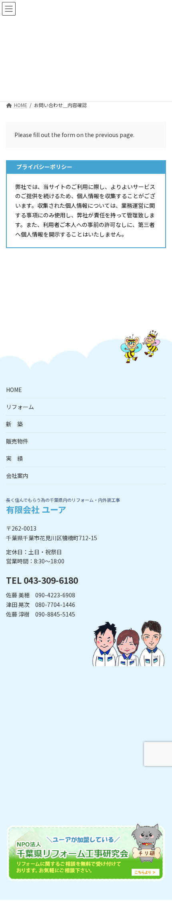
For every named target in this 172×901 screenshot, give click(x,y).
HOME (14, 390)
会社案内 (17, 475)
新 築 (14, 424)
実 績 (14, 458)
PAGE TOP (159, 866)
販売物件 (17, 441)
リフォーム (20, 407)
